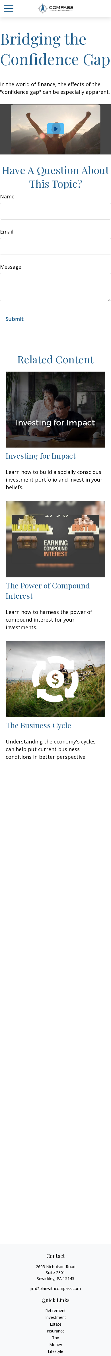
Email (6, 231)
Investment (55, 1317)
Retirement (55, 1310)
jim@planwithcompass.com (55, 1288)
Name (7, 196)
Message (10, 266)
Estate (55, 1324)
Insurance (56, 1331)
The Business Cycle (38, 725)
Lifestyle (55, 1351)
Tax (55, 1337)
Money (55, 1344)
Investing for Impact (41, 455)
